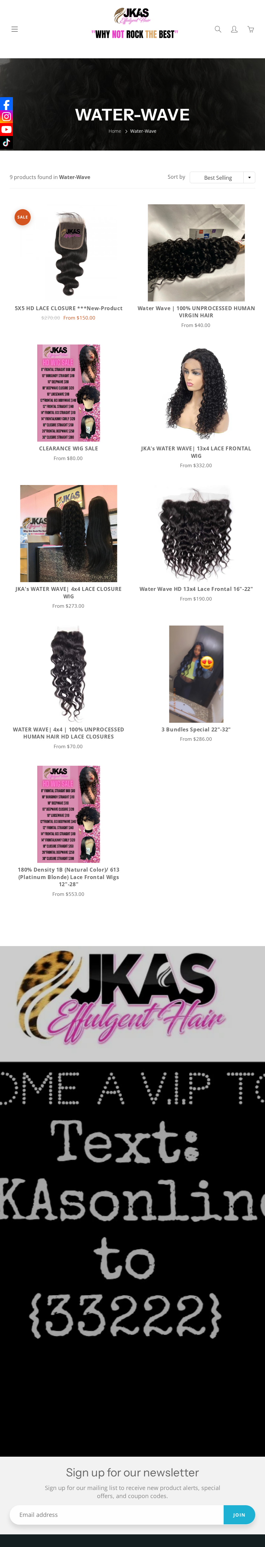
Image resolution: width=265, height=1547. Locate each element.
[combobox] (222, 177)
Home (115, 131)
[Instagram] (6, 116)
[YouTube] (6, 129)
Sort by (176, 176)
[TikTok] (6, 142)
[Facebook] (6, 103)
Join (239, 1515)
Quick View (68, 252)
